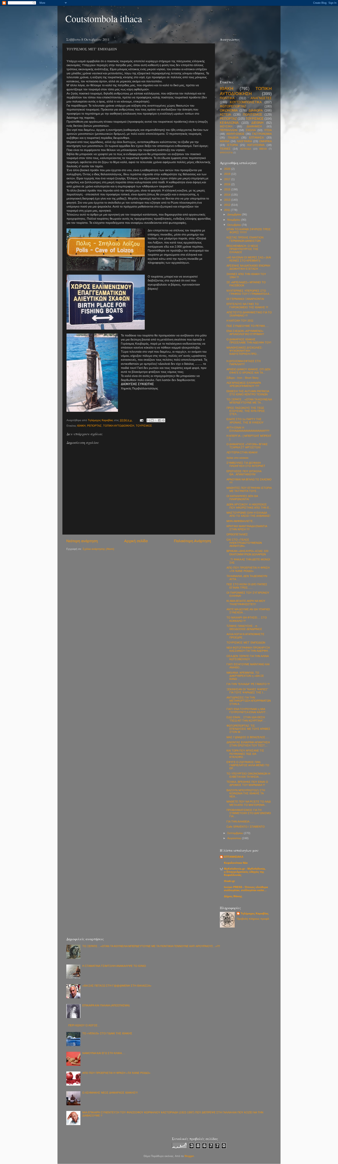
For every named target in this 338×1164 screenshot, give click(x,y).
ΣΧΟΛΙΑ (251, 130)
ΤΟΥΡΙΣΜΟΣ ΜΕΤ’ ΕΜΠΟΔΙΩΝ (246, 642)
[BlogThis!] (152, 420)
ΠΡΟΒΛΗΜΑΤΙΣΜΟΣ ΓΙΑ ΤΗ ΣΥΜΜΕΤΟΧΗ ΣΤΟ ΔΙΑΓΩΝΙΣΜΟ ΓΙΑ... (249, 813)
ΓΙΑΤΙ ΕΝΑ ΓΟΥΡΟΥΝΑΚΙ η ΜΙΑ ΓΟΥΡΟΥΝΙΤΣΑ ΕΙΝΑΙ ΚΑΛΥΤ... (247, 711)
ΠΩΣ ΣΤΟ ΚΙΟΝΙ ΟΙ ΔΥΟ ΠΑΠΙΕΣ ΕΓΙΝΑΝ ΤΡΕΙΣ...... (247, 586)
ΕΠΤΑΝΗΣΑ (256, 137)
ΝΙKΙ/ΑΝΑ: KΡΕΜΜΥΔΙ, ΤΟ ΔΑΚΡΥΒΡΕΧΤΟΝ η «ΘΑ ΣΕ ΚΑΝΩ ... (245, 675)
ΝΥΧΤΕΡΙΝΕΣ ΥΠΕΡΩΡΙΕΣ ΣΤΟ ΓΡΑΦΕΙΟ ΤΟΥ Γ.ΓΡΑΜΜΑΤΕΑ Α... (249, 292)
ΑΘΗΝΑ (224, 141)
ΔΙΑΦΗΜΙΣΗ (254, 126)
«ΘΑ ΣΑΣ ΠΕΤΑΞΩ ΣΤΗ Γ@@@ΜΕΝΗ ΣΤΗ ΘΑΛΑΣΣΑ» (116, 985)
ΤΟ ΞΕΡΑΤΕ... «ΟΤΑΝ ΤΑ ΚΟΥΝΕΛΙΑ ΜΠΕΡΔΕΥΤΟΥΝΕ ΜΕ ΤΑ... (249, 401)
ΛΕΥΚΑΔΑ (245, 148)
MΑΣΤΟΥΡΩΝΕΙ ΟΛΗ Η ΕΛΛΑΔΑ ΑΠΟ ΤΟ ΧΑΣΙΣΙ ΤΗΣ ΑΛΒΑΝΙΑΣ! (248, 514)
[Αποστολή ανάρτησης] (141, 420)
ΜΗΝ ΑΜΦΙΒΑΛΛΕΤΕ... (241, 521)
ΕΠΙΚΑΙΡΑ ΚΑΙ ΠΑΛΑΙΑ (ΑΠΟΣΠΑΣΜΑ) (106, 1005)
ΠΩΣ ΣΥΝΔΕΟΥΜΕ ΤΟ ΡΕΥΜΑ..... (248, 325)
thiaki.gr (229, 881)
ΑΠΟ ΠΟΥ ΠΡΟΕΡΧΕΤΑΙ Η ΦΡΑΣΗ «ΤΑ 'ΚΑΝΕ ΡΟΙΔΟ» (248, 569)
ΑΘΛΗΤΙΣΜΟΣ (235, 133)
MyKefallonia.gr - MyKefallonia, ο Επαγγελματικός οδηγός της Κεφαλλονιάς (245, 871)
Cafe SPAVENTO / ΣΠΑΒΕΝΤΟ (246, 826)
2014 (227, 194)
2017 (227, 179)
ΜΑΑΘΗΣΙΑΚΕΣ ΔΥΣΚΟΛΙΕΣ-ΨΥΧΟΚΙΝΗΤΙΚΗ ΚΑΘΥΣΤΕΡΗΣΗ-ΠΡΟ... (245, 350)
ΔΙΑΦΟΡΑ (256, 110)
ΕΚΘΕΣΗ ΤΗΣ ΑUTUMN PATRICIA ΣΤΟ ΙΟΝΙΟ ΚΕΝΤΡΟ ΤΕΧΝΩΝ (248, 393)
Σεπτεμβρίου (235, 833)
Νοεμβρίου (234, 219)
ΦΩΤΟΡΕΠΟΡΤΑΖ (233, 106)
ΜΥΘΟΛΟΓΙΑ (226, 152)
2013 (227, 199)
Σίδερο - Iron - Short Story (243, 377)
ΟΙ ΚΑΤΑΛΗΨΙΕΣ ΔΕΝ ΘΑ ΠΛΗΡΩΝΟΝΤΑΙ (242, 498)
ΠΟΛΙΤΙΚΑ (227, 98)
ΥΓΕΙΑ (268, 130)
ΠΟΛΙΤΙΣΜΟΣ (252, 114)
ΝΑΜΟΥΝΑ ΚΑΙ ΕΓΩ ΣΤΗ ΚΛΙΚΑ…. (103, 1053)
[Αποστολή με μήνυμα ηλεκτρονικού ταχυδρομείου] (148, 420)
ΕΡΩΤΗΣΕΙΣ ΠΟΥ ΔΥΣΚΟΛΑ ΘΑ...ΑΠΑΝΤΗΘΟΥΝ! (244, 473)
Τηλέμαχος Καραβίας (255, 913)
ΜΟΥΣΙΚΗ (226, 126)
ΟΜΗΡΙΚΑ (265, 141)
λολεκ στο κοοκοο (237, 457)
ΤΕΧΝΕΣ (225, 148)
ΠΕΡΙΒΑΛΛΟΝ (228, 130)
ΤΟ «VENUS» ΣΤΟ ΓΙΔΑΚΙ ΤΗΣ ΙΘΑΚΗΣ (107, 1033)
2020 (227, 168)
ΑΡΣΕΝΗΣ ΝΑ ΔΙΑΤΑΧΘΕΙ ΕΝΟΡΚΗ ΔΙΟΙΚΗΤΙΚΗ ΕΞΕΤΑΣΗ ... (248, 267)
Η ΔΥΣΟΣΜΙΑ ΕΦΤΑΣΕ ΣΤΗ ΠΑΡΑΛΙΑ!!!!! (244, 363)
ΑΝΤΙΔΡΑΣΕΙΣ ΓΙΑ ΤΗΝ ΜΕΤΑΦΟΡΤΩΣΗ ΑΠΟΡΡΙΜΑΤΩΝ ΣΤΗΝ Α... (249, 700)
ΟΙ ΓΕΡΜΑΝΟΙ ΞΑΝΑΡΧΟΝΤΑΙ (245, 299)
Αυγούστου (234, 838)
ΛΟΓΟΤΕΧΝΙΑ (255, 145)
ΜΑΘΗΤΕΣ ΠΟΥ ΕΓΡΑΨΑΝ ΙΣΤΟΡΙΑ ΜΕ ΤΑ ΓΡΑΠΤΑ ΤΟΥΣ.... (249, 489)
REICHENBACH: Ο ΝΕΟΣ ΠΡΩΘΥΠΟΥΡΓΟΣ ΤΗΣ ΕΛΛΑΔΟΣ (242, 249)
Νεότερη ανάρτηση (82, 541)
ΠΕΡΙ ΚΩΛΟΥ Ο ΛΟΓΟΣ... (84, 1025)
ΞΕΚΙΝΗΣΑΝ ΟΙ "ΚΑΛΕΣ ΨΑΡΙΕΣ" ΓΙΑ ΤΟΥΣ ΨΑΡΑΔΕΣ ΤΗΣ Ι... (247, 691)
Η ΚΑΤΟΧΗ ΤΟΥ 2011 (240, 320)
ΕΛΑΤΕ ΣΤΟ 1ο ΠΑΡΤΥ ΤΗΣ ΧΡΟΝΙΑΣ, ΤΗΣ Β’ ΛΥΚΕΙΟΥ (245, 421)
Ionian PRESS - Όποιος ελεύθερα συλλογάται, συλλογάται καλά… (246, 889)
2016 (227, 184)
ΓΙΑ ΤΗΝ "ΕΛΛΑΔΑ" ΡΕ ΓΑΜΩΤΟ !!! (248, 684)
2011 (227, 210)
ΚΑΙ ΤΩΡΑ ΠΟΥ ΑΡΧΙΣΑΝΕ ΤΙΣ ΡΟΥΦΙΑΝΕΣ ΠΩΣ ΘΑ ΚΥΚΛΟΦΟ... (245, 753)
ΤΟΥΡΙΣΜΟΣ (144, 425)
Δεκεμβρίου (234, 214)
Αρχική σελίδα (136, 541)
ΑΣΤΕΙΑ (225, 114)
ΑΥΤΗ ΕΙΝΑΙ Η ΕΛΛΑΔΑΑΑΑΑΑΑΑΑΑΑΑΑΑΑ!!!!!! (248, 429)
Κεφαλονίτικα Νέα (236, 862)
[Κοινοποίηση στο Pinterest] (163, 420)
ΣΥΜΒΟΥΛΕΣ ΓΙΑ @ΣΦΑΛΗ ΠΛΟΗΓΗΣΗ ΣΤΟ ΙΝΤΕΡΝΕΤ (246, 464)
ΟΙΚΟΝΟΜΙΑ (229, 110)
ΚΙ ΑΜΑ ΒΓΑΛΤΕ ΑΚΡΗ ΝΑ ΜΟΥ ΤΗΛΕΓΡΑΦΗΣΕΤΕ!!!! (246, 603)
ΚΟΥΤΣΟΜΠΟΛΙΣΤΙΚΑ (246, 102)
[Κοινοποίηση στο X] (156, 420)
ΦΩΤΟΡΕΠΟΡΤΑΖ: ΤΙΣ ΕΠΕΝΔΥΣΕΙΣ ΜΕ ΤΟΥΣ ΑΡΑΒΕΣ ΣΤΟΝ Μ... (248, 728)
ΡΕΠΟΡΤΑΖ (94, 425)
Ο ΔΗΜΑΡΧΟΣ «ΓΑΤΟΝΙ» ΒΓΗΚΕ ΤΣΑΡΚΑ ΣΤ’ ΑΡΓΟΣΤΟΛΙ (247, 446)
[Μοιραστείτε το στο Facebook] (160, 420)
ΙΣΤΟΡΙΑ (232, 145)
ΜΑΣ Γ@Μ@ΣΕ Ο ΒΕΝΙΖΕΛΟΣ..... (248, 737)
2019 (227, 174)
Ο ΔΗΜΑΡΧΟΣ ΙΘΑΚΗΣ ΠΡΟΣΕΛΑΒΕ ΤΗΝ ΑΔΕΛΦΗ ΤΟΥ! (249, 341)
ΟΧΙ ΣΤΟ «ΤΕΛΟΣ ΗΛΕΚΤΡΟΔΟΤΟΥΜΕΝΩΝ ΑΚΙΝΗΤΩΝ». (244, 542)
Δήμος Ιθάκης (233, 896)
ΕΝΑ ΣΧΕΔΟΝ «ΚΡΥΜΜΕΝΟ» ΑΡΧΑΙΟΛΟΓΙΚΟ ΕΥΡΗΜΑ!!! (245, 333)
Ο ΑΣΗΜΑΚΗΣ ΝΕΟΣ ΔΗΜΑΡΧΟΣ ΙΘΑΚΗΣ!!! (110, 1092)
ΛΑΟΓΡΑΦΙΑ (244, 141)
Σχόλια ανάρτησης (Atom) (98, 548)
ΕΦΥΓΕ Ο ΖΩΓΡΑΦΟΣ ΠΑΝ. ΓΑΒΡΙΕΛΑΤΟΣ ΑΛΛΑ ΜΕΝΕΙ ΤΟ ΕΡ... (248, 765)
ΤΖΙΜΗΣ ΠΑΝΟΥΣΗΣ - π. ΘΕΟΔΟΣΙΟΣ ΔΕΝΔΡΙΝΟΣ (244, 628)
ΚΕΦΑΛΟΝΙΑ (229, 122)
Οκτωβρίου (234, 224)
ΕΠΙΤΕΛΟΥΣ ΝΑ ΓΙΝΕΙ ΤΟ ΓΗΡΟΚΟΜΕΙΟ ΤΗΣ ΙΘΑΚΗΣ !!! (247, 306)
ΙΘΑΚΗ (81, 425)
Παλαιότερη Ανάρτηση (192, 541)
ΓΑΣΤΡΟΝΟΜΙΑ (262, 133)
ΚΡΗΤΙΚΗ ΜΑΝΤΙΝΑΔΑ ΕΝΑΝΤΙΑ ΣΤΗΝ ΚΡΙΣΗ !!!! (247, 528)
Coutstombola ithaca (103, 18)
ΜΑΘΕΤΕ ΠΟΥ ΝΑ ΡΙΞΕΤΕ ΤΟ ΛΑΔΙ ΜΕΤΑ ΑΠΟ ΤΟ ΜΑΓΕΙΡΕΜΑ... (249, 803)
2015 (227, 189)
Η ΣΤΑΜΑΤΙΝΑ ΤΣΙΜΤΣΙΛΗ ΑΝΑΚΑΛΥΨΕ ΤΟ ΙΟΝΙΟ (114, 965)
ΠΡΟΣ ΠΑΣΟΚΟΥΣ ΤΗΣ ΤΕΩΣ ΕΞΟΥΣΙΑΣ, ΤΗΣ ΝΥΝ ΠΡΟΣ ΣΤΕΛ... (246, 411)
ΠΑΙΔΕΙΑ (233, 137)
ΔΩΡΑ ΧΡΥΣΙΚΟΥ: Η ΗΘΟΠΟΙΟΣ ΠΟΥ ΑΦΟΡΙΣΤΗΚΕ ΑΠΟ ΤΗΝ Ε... (249, 506)
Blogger (189, 1156)
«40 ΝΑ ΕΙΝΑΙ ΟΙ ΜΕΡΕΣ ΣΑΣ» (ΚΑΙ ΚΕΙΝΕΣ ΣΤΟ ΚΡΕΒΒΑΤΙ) (249, 259)
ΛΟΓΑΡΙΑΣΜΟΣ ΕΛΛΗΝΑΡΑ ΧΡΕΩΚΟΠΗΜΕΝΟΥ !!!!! (244, 384)
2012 (227, 204)
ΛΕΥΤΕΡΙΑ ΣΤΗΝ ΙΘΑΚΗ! (242, 452)
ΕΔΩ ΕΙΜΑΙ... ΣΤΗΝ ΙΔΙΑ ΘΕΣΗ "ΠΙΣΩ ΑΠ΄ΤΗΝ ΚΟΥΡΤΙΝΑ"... (246, 719)
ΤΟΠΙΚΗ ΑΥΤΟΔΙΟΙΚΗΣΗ (118, 425)
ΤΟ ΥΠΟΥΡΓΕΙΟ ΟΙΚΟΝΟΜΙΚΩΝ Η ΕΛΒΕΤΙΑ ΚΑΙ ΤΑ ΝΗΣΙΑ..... (248, 775)
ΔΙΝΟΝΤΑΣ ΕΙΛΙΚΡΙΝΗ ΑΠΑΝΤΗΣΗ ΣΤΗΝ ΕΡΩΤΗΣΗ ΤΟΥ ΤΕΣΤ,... (248, 744)
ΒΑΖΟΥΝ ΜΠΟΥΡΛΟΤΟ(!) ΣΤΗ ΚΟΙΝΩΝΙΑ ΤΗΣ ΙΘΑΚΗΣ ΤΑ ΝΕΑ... (246, 793)
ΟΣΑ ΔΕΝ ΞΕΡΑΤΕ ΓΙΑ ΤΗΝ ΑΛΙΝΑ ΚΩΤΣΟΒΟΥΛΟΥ (248, 658)
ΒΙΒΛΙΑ (263, 148)
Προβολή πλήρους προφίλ (253, 918)
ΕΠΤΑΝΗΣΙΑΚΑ (233, 856)
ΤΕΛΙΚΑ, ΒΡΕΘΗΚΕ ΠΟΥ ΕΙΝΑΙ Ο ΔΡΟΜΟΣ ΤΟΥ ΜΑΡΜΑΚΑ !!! (247, 783)
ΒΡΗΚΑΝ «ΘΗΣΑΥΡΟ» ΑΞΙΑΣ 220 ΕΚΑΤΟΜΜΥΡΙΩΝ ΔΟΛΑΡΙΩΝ (247, 553)
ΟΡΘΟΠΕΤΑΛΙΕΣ (237, 534)
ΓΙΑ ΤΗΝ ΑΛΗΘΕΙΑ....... (241, 821)
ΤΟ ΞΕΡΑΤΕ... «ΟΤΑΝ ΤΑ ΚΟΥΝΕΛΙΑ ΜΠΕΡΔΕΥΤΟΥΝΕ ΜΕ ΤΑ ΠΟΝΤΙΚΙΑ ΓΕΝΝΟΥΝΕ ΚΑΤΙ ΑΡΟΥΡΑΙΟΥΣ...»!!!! (151, 946)
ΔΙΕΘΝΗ (257, 122)
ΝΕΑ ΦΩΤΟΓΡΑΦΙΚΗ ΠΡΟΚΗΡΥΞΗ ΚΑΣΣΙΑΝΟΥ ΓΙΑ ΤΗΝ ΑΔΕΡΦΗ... (248, 649)
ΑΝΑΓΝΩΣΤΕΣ (261, 98)
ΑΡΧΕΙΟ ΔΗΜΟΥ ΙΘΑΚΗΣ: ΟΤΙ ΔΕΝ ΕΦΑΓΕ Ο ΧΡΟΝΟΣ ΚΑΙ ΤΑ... (248, 371)
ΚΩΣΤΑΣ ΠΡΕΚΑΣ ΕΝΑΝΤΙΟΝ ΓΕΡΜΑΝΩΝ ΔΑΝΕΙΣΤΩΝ (245, 239)
